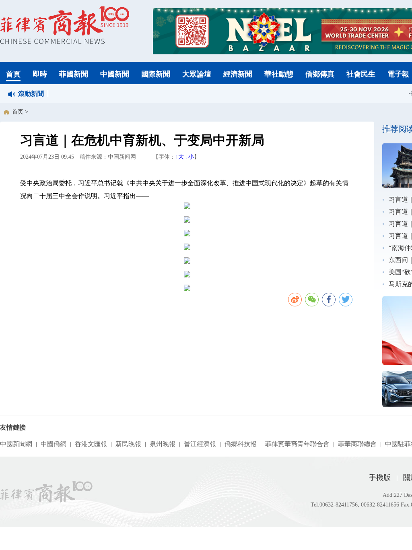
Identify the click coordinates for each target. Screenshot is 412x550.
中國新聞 (114, 74)
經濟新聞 (237, 74)
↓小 (189, 157)
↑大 (179, 157)
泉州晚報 (162, 443)
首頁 (13, 74)
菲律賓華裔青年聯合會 (297, 443)
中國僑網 (53, 443)
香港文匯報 (91, 443)
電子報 (398, 74)
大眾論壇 (196, 74)
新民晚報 (128, 443)
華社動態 (278, 74)
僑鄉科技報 (241, 443)
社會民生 (360, 74)
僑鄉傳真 (319, 74)
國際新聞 (155, 74)
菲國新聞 (73, 74)
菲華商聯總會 (357, 443)
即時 (40, 74)
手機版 (380, 477)
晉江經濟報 (200, 443)
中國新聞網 (16, 443)
